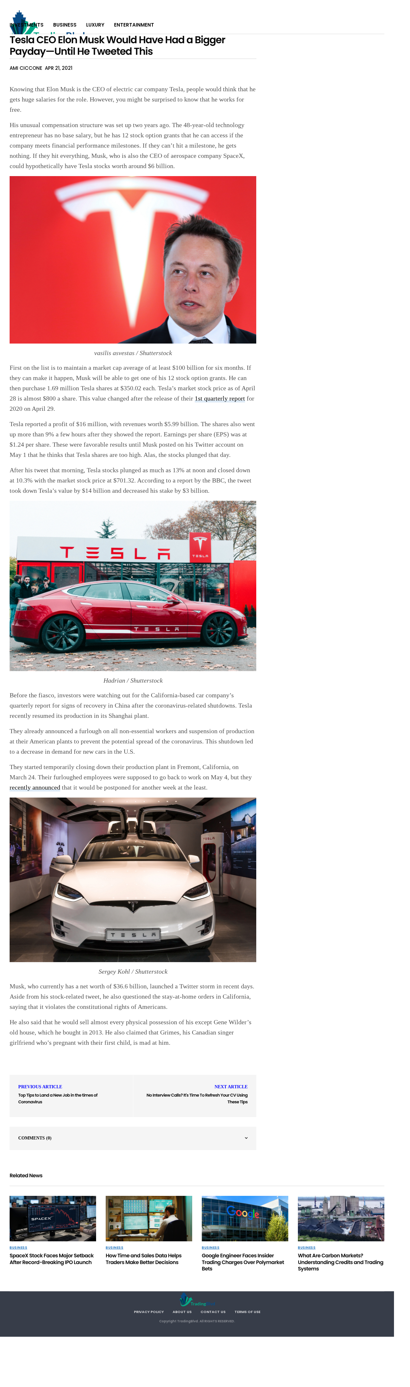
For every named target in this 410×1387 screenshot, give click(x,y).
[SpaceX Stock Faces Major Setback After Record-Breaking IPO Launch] (53, 1218)
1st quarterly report (220, 398)
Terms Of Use (247, 1311)
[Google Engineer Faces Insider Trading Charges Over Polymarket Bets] (245, 1218)
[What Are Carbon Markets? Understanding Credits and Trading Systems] (341, 1218)
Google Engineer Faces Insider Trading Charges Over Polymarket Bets (243, 1262)
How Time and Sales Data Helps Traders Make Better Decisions (144, 1259)
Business (65, 24)
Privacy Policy (149, 1311)
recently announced (35, 787)
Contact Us (213, 1311)
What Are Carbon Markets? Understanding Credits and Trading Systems (340, 1262)
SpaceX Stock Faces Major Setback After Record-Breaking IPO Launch (52, 1259)
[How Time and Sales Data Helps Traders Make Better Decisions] (149, 1218)
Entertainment (134, 24)
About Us (182, 1311)
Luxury (95, 24)
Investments (27, 24)
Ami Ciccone (26, 68)
